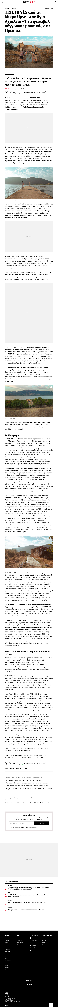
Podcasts (7, 967)
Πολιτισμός (7, 949)
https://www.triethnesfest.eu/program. (32, 757)
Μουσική (7, 8)
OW (43, 947)
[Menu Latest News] (55, 2)
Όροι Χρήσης (20, 942)
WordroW (40, 803)
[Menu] (2, 2)
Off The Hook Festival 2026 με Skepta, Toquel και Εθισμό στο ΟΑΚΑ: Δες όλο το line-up (29, 789)
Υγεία (6, 956)
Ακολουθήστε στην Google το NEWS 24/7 (17, 797)
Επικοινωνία (20, 947)
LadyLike (44, 944)
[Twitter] (10, 92)
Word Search (48, 803)
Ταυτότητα (19, 940)
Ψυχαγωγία (7, 951)
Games (13, 803)
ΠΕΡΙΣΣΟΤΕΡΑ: (9, 775)
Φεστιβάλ (13, 8)
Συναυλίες (18, 768)
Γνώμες (6, 944)
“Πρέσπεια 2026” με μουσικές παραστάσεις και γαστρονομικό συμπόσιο (27, 783)
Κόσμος (6, 942)
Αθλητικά (7, 953)
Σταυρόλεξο (28, 803)
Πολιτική (7, 940)
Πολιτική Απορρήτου (21, 944)
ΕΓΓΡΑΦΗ (29, 984)
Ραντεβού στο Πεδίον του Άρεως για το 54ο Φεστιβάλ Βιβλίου (24, 780)
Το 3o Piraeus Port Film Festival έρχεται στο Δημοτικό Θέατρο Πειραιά (27, 786)
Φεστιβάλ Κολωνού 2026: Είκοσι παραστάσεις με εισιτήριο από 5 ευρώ (27, 778)
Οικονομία (7, 947)
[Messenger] (14, 92)
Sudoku (34, 803)
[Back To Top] (51, 1005)
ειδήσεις (47, 797)
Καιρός (6, 962)
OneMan (44, 942)
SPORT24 (44, 940)
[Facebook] (6, 92)
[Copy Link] (18, 92)
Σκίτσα (6, 965)
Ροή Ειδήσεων (8, 960)
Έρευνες (7, 958)
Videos (6, 969)
